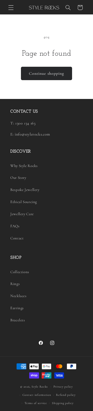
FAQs (15, 226)
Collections (19, 272)
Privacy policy (63, 386)
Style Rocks (40, 386)
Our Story (18, 177)
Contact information (36, 395)
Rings (15, 283)
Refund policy (66, 395)
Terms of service (36, 403)
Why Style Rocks (23, 165)
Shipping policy (62, 403)
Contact (17, 238)
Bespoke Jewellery (25, 189)
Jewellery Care (22, 214)
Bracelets (17, 320)
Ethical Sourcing (23, 201)
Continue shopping (46, 73)
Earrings (17, 308)
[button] (11, 7)
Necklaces (18, 295)
